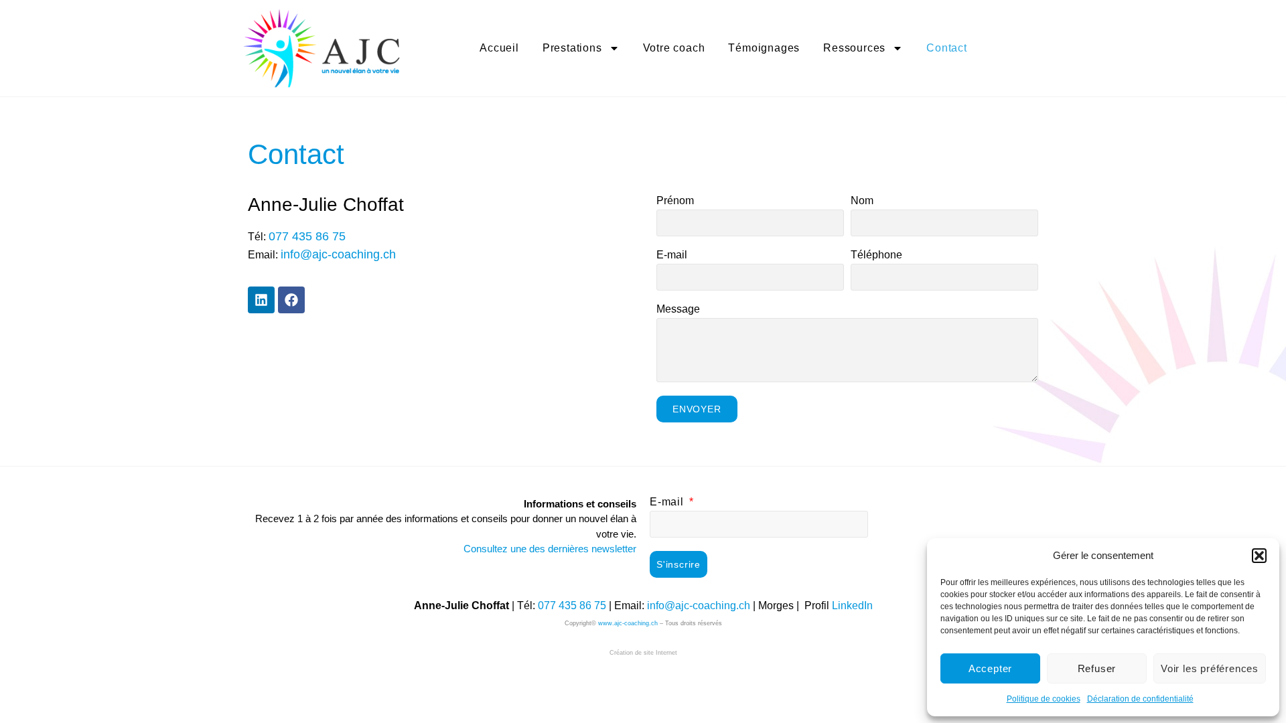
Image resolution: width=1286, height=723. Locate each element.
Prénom (675, 200)
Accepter (990, 668)
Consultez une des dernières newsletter (549, 548)
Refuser (1097, 668)
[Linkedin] (261, 300)
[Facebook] (291, 300)
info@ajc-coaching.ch (698, 605)
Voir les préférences (1210, 668)
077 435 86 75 (572, 605)
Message (678, 309)
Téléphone (876, 255)
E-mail (671, 255)
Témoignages (764, 48)
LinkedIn (852, 605)
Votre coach (674, 48)
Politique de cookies (1043, 699)
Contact (946, 48)
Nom (862, 200)
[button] (1259, 555)
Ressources (854, 48)
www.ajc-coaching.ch (628, 623)
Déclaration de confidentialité (1140, 699)
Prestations (572, 48)
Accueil (499, 48)
